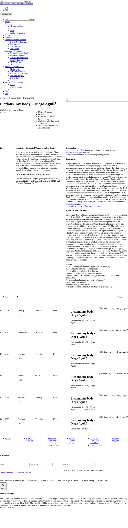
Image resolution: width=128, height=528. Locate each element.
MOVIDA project (17, 62)
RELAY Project (16, 60)
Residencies (14, 49)
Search (7, 22)
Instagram (115, 441)
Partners (29, 441)
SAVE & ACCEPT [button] (7, 508)
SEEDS (13, 64)
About (12, 85)
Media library (15, 69)
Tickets (8, 438)
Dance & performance (19, 42)
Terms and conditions (52, 442)
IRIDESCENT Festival (14, 82)
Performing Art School (19, 53)
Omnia (12, 28)
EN (6, 10)
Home (2, 98)
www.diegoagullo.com (75, 204)
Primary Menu (6, 15)
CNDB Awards (16, 46)
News (7, 35)
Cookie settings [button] (88, 481)
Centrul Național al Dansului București (15, 472)
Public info (52, 438)
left (6, 296)
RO (6, 8)
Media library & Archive (14, 67)
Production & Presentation (15, 40)
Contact (29, 438)
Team (12, 31)
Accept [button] (107, 481)
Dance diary (15, 78)
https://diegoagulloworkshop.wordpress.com (83, 206)
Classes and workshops (19, 58)
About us (8, 24)
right (120, 296)
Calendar (8, 37)
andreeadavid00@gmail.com (77, 152)
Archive (13, 80)
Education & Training (13, 51)
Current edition (16, 87)
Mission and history (18, 26)
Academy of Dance (17, 55)
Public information (17, 33)
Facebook (115, 438)
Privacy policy (53, 445)
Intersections (15, 44)
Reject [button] (100, 481)
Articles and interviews (19, 73)
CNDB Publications (18, 71)
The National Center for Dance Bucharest (16, 4)
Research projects (17, 76)
